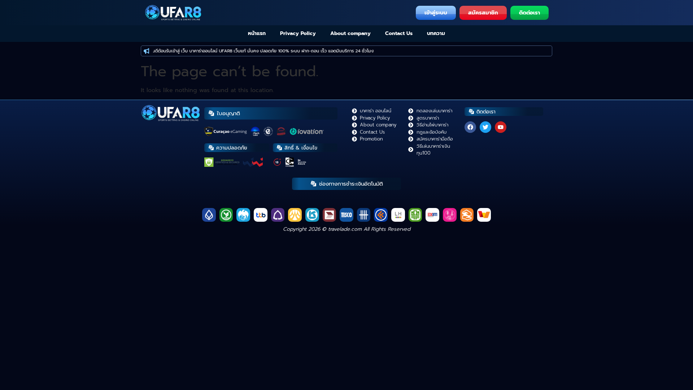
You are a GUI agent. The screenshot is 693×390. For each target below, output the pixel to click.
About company (350, 33)
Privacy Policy (298, 33)
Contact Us (399, 33)
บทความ (436, 33)
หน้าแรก (257, 33)
